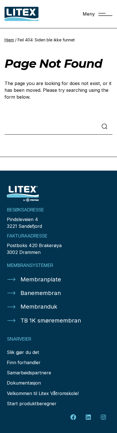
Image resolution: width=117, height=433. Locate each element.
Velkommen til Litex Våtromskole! (43, 393)
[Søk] (104, 126)
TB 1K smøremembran (50, 320)
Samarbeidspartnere (29, 372)
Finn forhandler (24, 362)
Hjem (9, 39)
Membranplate (40, 279)
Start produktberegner (32, 403)
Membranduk (38, 306)
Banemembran (40, 292)
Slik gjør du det (23, 352)
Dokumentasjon (24, 383)
